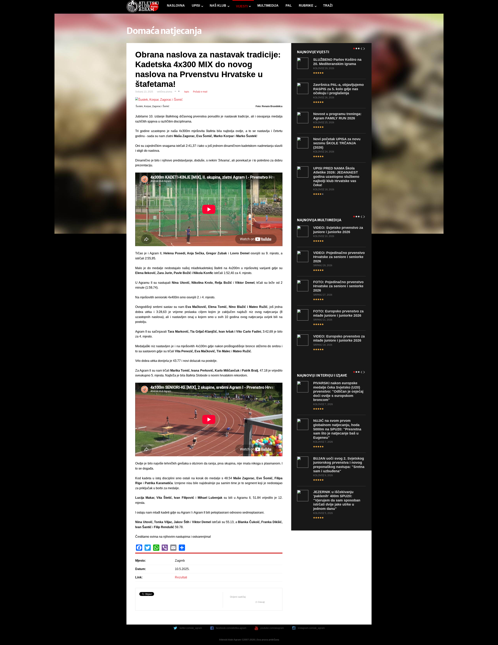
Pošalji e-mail (200, 91)
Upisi (196, 5)
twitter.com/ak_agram (191, 628)
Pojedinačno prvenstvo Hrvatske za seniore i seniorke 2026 (339, 257)
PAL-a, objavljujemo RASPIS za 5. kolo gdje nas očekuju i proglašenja (338, 89)
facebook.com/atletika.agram (231, 628)
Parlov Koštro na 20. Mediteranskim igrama (337, 62)
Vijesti (242, 6)
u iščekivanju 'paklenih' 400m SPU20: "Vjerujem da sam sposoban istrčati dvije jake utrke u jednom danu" (336, 500)
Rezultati (181, 577)
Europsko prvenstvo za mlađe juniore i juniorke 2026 (338, 313)
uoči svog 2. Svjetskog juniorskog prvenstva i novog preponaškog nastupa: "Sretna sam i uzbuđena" (338, 464)
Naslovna (176, 5)
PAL (289, 5)
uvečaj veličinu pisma (178, 90)
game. (142, 7)
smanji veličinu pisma (175, 90)
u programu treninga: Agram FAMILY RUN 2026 (337, 116)
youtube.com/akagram (272, 628)
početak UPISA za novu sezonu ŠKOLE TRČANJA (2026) (336, 143)
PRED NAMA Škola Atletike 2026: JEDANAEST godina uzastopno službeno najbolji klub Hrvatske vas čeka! (336, 176)
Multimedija (268, 5)
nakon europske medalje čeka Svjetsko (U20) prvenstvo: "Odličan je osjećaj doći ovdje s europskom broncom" (338, 391)
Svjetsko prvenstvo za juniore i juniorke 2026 (338, 230)
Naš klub (218, 5)
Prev (362, 47)
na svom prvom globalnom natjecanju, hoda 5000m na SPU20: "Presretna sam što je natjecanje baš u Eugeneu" (337, 429)
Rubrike (306, 5)
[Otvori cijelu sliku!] (208, 99)
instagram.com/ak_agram (311, 628)
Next (364, 47)
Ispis (186, 91)
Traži (327, 5)
